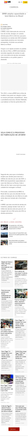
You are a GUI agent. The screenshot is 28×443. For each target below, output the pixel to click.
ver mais (13, 429)
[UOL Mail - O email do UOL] (19, 2)
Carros (14, 7)
